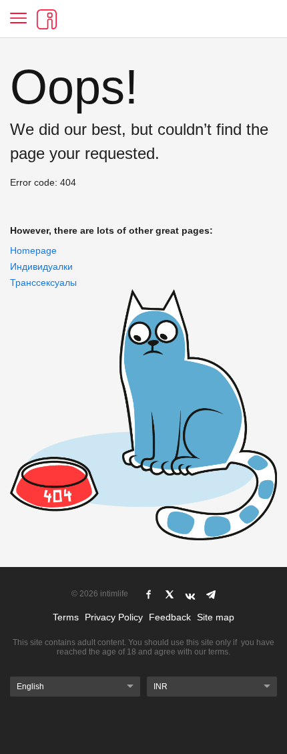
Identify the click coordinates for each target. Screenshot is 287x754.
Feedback (170, 617)
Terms (66, 617)
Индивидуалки (41, 266)
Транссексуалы (43, 282)
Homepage (33, 250)
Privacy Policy (114, 617)
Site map (215, 617)
